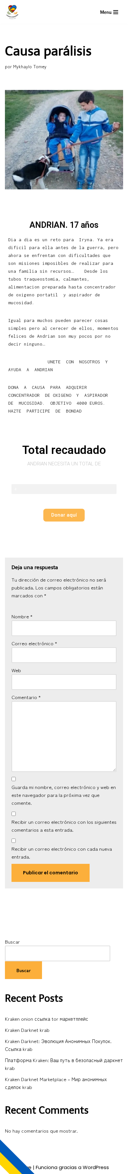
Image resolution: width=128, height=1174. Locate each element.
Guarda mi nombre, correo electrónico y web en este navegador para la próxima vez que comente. (63, 794)
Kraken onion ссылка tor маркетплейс (46, 1018)
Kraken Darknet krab (27, 1029)
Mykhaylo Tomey (30, 66)
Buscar (12, 941)
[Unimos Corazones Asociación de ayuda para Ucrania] (14, 12)
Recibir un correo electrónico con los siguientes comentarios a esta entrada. (64, 825)
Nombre (21, 616)
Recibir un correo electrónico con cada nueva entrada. (61, 852)
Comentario (26, 697)
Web (16, 670)
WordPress (96, 1167)
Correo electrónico (34, 643)
